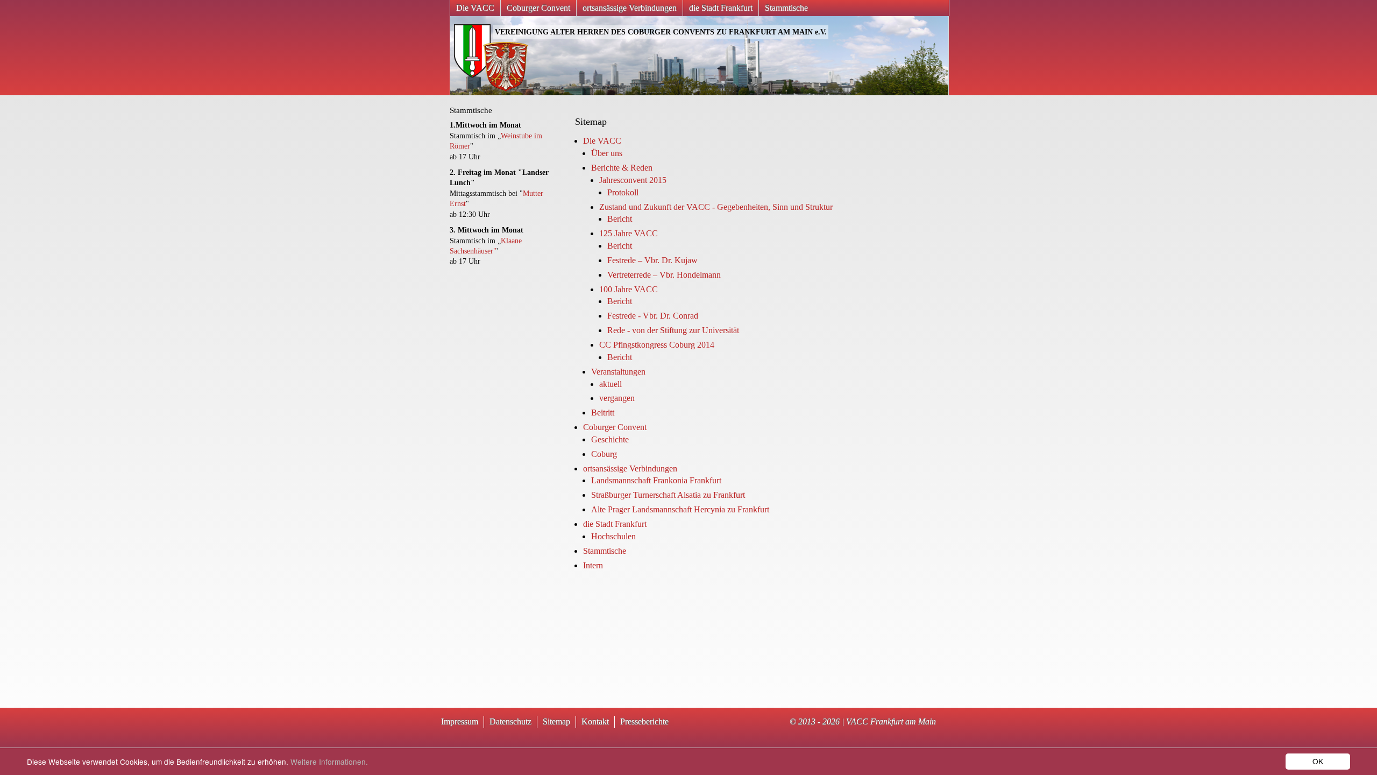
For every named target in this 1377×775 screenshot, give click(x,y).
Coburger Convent (538, 7)
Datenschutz (510, 721)
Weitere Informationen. (329, 761)
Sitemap (556, 721)
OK (1317, 761)
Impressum (459, 721)
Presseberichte (644, 721)
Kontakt (595, 721)
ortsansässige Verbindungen (630, 7)
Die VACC (475, 7)
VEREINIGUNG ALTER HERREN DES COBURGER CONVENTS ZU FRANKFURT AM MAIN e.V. (661, 32)
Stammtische (786, 7)
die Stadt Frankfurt (721, 7)
